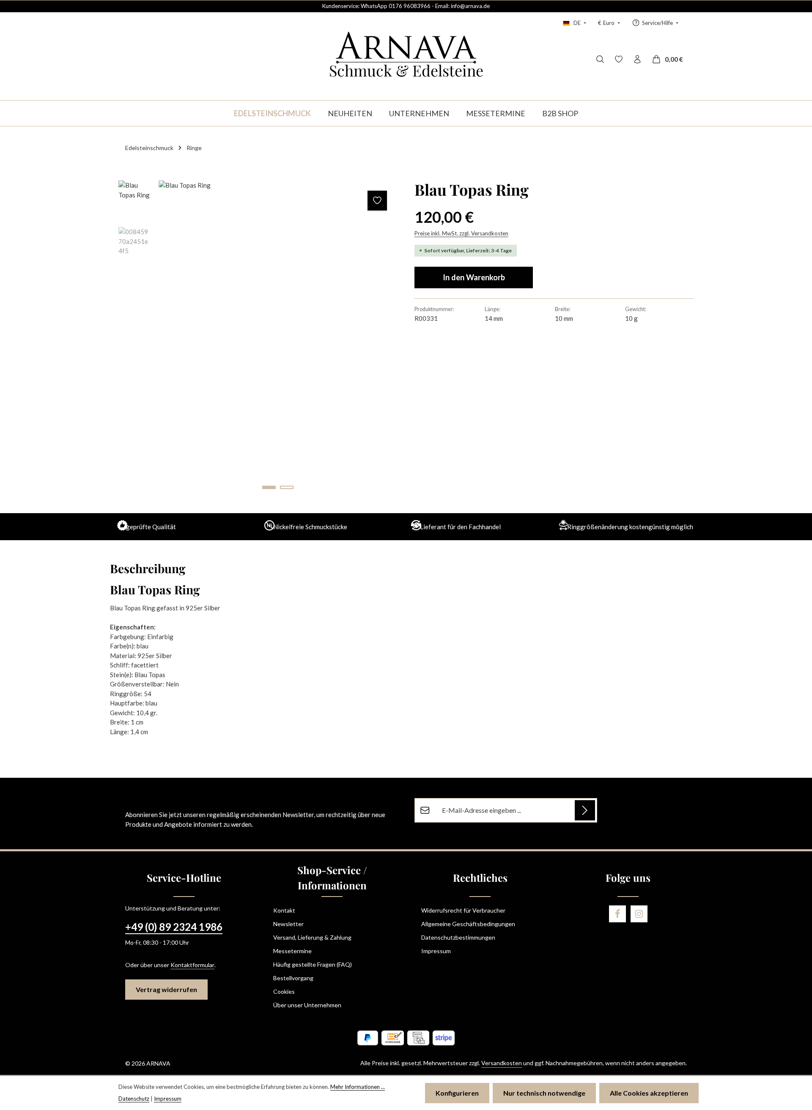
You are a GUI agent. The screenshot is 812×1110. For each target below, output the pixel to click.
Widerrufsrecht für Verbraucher (463, 910)
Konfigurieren (457, 1093)
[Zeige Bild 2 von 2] (287, 487)
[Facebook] (617, 913)
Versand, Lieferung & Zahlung (312, 937)
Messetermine (292, 950)
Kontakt (284, 910)
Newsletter (288, 923)
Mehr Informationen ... (357, 1086)
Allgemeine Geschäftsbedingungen (468, 923)
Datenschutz (133, 1098)
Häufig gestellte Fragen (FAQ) (312, 964)
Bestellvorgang (293, 978)
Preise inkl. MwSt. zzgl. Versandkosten (461, 233)
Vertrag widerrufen (166, 989)
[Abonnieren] (585, 810)
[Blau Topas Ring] (278, 339)
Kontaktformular (192, 964)
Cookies (284, 991)
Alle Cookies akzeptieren (649, 1093)
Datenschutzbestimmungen (458, 937)
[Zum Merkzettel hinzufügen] (377, 201)
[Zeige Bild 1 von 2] (269, 487)
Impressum (436, 950)
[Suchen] (600, 59)
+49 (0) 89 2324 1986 (173, 927)
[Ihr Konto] (637, 59)
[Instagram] (639, 913)
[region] (258, 339)
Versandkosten (501, 1062)
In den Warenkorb (474, 277)
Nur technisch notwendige (544, 1093)
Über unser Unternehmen (307, 1005)
